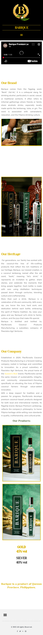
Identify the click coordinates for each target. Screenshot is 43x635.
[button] (22, 35)
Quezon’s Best (11, 374)
